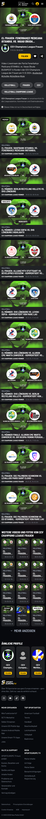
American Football (31, 713)
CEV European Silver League (23, 666)
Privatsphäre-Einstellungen (23, 804)
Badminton (28, 739)
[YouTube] (10, 698)
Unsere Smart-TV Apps (10, 737)
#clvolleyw (15, 76)
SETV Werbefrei (7, 718)
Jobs (3, 742)
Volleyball (28, 735)
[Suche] (33, 4)
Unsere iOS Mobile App (10, 726)
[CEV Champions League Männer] (8, 655)
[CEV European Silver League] (23, 655)
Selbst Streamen (8, 722)
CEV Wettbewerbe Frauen (38, 666)
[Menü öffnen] (42, 3)
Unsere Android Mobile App (10, 731)
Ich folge (27, 763)
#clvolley (5, 76)
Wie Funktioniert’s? (9, 713)
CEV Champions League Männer (8, 666)
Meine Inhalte (29, 759)
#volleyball (37, 73)
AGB (17, 810)
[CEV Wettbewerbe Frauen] (38, 655)
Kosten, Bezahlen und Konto (10, 764)
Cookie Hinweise (7, 810)
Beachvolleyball (30, 726)
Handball (27, 722)
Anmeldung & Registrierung (30, 777)
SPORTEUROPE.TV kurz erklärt (11, 757)
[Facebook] (23, 698)
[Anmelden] (37, 3)
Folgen (8, 673)
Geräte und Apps (8, 770)
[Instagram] (3, 698)
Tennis (27, 718)
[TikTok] (16, 698)
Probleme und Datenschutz (7, 780)
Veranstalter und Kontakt (8, 787)
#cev (22, 76)
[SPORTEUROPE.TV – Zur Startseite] (3, 3)
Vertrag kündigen (8, 793)
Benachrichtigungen (32, 771)
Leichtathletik (30, 730)
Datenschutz (5, 804)
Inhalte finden (7, 774)
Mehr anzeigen (24, 631)
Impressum (26, 810)
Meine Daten (29, 767)
